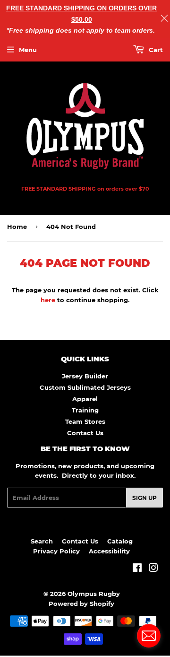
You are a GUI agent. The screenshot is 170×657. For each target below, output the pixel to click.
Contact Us (85, 433)
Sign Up (144, 497)
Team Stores (85, 421)
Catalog (120, 541)
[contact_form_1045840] (149, 636)
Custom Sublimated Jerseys (85, 387)
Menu (28, 49)
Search (42, 541)
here (48, 300)
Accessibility (109, 551)
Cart (155, 49)
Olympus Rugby (94, 593)
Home (17, 226)
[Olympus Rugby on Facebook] (137, 569)
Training (85, 410)
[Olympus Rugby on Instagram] (153, 569)
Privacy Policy (56, 551)
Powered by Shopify (81, 603)
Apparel (85, 399)
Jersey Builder (85, 376)
